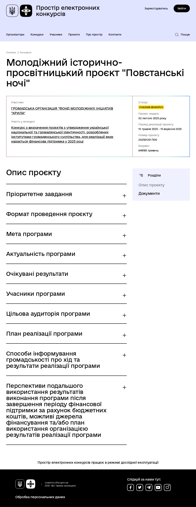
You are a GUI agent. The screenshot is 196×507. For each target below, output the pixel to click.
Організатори (15, 34)
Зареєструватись (156, 8)
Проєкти (74, 34)
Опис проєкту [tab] (152, 185)
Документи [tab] (149, 193)
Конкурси (36, 34)
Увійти (181, 8)
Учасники (56, 34)
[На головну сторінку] (26, 484)
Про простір (94, 34)
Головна (11, 52)
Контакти (115, 34)
